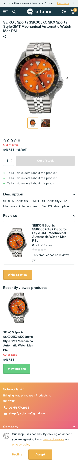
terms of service (53, 439)
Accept (40, 454)
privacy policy (21, 444)
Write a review (17, 274)
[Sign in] (64, 11)
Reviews (10, 215)
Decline (17, 454)
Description (13, 194)
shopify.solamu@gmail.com (28, 413)
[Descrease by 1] (12, 164)
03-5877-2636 (19, 407)
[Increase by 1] (12, 157)
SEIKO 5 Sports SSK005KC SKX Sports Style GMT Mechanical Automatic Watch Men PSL (18, 341)
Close (14, 11)
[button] (4, 3)
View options (17, 368)
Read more (17, 3)
